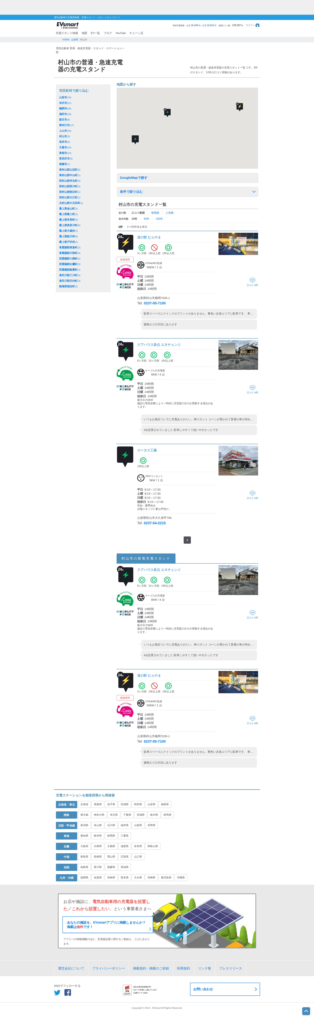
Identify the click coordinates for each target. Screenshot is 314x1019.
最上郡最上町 (68, 214)
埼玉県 (114, 814)
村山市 (64, 136)
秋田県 (138, 804)
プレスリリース (230, 968)
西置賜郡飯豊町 (69, 269)
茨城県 (141, 814)
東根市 (65, 153)
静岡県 (111, 835)
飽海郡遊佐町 (68, 286)
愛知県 (84, 835)
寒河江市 (66, 125)
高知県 (125, 867)
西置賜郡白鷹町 (69, 264)
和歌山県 (153, 846)
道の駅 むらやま (149, 237)
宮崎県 (151, 877)
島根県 (98, 856)
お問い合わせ (203, 989)
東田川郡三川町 (69, 275)
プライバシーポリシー (108, 968)
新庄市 (64, 119)
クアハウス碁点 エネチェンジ (159, 344)
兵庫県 (98, 846)
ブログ (108, 33)
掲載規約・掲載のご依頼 (151, 968)
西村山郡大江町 (69, 197)
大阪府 (84, 846)
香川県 (98, 867)
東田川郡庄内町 (69, 280)
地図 (84, 33)
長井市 (64, 141)
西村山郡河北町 (69, 180)
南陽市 (64, 164)
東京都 (84, 814)
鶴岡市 (65, 108)
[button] (253, 25)
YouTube (120, 33)
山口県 (138, 856)
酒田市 (65, 114)
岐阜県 (98, 835)
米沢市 (65, 103)
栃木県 (154, 814)
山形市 (65, 97)
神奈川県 (99, 814)
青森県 (98, 804)
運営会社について (71, 968)
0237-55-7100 (155, 303)
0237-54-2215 (155, 523)
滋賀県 (125, 846)
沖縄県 (181, 877)
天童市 (65, 147)
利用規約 (183, 968)
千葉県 (127, 814)
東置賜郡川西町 (69, 253)
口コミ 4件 (252, 392)
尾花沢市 (66, 158)
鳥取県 (84, 856)
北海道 (84, 804)
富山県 (98, 825)
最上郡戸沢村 (68, 241)
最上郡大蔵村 (68, 230)
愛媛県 (111, 867)
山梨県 (138, 825)
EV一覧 (95, 33)
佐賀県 (98, 877)
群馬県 (167, 814)
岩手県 (111, 804)
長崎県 (111, 877)
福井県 (125, 825)
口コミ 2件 (252, 498)
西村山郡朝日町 (69, 191)
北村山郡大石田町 (71, 203)
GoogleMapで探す (134, 177)
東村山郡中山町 (69, 175)
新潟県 (84, 825)
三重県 (125, 835)
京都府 (111, 846)
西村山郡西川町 (69, 186)
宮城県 (125, 804)
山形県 (151, 804)
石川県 (111, 825)
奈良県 (138, 846)
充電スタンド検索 (67, 33)
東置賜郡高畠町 (69, 247)
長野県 (151, 825)
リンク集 (204, 968)
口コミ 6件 (252, 285)
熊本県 (125, 877)
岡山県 (111, 856)
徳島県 (84, 867)
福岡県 (84, 877)
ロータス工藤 (147, 450)
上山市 (65, 130)
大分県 (138, 877)
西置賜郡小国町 (69, 258)
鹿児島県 (166, 877)
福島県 (165, 804)
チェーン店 (136, 33)
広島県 (125, 856)
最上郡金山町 (68, 208)
